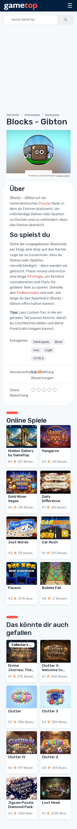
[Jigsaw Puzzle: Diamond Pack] (21, 788)
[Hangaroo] (55, 436)
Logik (48, 350)
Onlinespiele (32, 114)
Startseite (12, 114)
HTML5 (38, 358)
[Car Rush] (55, 527)
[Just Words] (21, 527)
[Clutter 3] (55, 696)
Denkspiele (52, 114)
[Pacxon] (21, 573)
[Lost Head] (55, 788)
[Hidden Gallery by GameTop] (21, 436)
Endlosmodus (28, 293)
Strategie (35, 276)
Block (58, 342)
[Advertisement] (38, 69)
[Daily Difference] (55, 482)
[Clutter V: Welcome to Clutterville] (55, 651)
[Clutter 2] (55, 742)
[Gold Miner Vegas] (21, 482)
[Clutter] (21, 696)
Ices (36, 350)
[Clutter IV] (21, 742)
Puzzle (44, 203)
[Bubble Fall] (55, 573)
